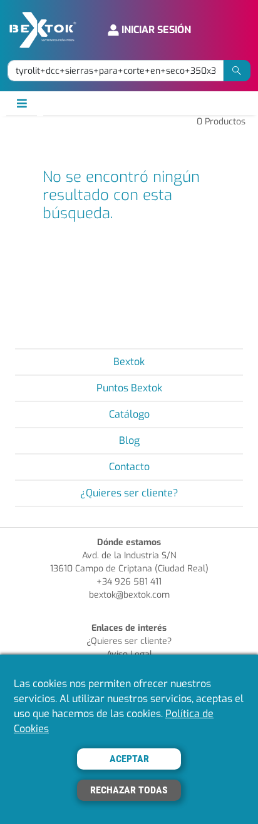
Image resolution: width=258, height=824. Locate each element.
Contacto (129, 466)
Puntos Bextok (129, 387)
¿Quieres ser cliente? (129, 493)
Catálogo (129, 414)
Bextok (129, 361)
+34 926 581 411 (129, 582)
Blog (129, 440)
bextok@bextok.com (129, 595)
